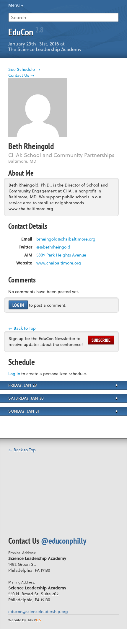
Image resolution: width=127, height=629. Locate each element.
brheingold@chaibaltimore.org (65, 239)
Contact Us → (21, 75)
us (34, 620)
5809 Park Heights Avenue (61, 255)
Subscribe (101, 340)
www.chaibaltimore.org (58, 263)
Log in (18, 305)
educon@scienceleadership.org (38, 611)
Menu (14, 5)
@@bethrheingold (53, 247)
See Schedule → (24, 69)
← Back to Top (22, 328)
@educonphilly (63, 540)
